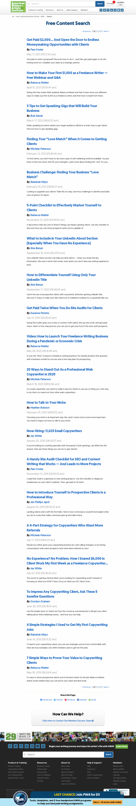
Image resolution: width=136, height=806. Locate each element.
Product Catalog (14, 766)
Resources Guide (43, 766)
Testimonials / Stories (69, 778)
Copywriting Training (15, 769)
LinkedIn (83, 699)
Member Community (120, 772)
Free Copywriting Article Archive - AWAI (30, 16)
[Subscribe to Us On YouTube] (118, 10)
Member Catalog (119, 781)
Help (89, 766)
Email (93, 699)
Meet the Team (66, 775)
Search (100, 4)
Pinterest (71, 699)
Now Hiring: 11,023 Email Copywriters (54, 431)
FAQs (89, 772)
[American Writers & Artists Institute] (18, 6)
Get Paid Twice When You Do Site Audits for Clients (65, 308)
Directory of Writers (68, 784)
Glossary (40, 781)
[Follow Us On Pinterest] (108, 10)
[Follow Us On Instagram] (115, 10)
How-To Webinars (44, 775)
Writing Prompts (43, 778)
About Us (60, 10)
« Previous (86, 31)
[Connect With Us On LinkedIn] (111, 10)
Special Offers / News (16, 778)
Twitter (59, 699)
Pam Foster (36, 49)
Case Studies (65, 781)
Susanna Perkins (39, 313)
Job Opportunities (119, 778)
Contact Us (91, 769)
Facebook (47, 699)
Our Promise (65, 769)
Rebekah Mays (39, 182)
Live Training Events (15, 775)
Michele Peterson (40, 149)
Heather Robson (39, 407)
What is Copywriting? (95, 775)
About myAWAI (118, 769)
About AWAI (65, 766)
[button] (110, 3)
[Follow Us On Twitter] (104, 10)
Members (84, 10)
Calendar (116, 775)
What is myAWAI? (93, 778)
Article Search (42, 769)
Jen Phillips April (39, 502)
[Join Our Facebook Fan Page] (101, 10)
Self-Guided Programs (16, 772)
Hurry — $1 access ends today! (107, 802)
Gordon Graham (40, 601)
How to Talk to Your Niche (46, 402)
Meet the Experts (67, 772)
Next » (106, 31)
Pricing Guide (42, 772)
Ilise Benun (36, 248)
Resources (50, 10)
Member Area (118, 766)
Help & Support (72, 10)
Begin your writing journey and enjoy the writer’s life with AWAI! (88, 746)
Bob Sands (36, 116)
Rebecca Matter (39, 83)
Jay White (36, 436)
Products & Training (35, 10)
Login (115, 784)
